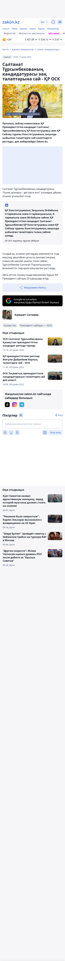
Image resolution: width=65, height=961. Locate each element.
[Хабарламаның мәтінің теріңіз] (32, 424)
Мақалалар (53, 28)
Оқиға (32, 28)
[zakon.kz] (11, 22)
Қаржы (23, 28)
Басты (5, 49)
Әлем (14, 28)
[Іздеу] (53, 22)
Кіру (60, 415)
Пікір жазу (55, 432)
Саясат (6, 28)
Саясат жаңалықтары (48, 49)
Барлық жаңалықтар (23, 49)
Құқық (41, 28)
